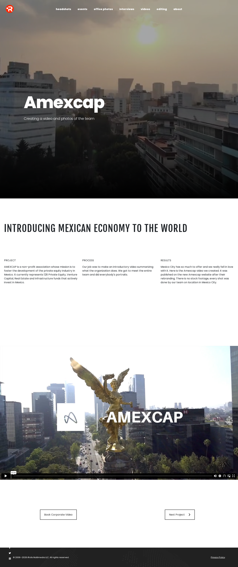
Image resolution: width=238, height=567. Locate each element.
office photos (103, 9)
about (177, 9)
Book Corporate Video (58, 514)
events (82, 9)
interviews (126, 9)
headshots (63, 9)
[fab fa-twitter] (10, 553)
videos (145, 9)
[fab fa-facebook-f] (9, 547)
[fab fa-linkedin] (10, 558)
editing (162, 9)
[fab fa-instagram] (10, 542)
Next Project (177, 514)
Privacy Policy (218, 557)
